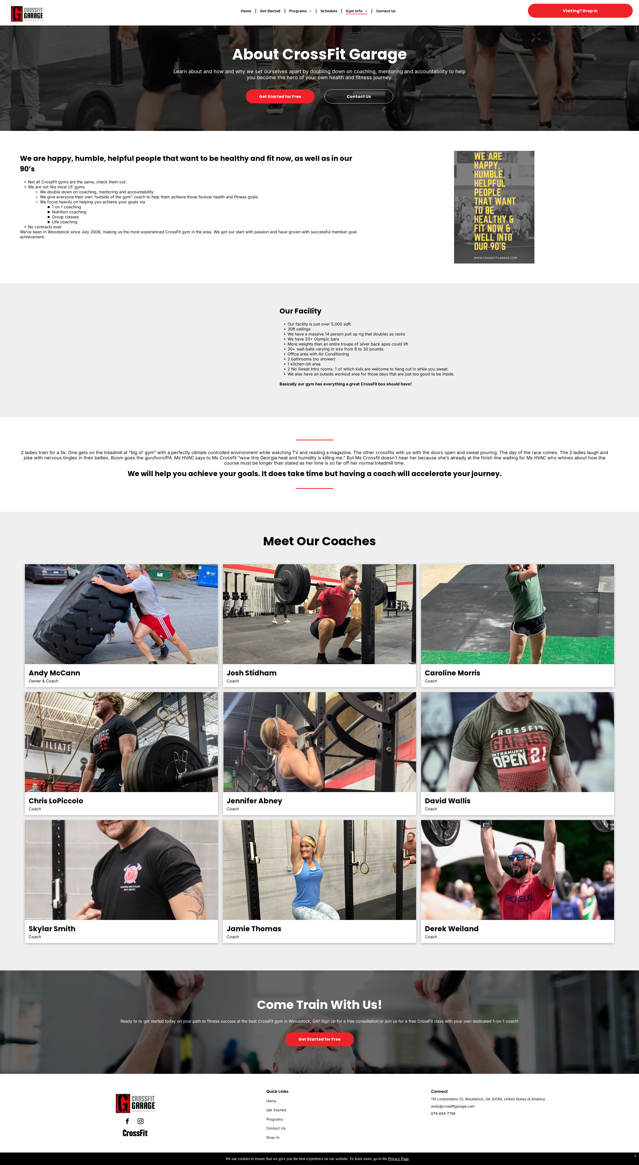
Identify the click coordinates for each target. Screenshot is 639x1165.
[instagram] (140, 1122)
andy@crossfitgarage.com (453, 1106)
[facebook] (127, 1122)
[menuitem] (246, 10)
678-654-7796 (443, 1113)
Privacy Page (398, 1159)
